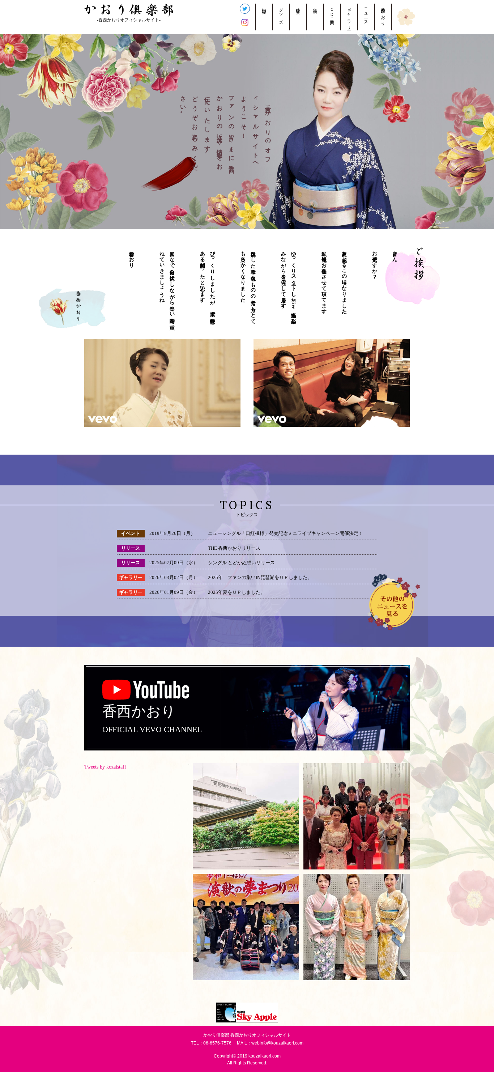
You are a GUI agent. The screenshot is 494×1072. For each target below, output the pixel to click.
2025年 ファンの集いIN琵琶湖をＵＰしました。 (260, 577)
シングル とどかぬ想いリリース (241, 562)
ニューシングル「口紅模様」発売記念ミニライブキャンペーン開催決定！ (285, 533)
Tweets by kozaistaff (105, 767)
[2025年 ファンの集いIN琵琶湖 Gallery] (246, 816)
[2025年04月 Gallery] (356, 927)
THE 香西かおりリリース (234, 548)
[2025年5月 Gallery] (246, 927)
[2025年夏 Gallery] (356, 816)
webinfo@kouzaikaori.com (277, 1043)
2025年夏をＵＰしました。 (236, 592)
